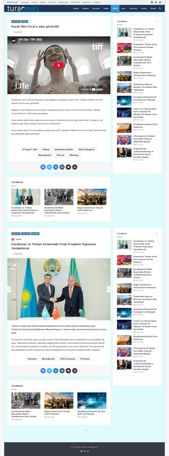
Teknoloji (133, 8)
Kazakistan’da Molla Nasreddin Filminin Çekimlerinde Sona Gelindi (56, 210)
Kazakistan (45, 155)
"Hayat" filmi (30, 149)
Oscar (61, 155)
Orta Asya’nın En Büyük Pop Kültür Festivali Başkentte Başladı (144, 139)
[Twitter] (49, 167)
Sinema (75, 155)
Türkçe (34, 2)
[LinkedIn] (55, 167)
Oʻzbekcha (75, 2)
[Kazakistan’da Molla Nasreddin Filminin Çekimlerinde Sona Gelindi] (58, 197)
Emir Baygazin (87, 149)
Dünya (153, 8)
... (137, 166)
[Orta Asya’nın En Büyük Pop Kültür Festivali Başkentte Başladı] (124, 140)
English (43, 2)
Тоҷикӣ (96, 2)
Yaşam (76, 8)
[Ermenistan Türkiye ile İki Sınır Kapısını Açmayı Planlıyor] (124, 48)
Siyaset (85, 8)
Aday (46, 149)
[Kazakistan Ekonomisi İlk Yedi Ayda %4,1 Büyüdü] (124, 101)
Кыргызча (86, 2)
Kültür (115, 8)
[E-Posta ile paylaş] (68, 167)
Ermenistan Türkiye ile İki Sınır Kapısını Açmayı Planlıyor (145, 47)
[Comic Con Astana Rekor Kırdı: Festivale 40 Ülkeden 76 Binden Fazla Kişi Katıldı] (124, 112)
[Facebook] (43, 167)
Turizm (144, 8)
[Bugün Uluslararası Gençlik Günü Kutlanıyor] (91, 197)
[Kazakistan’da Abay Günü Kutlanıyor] (124, 128)
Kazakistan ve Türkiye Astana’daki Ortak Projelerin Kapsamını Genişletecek (24, 210)
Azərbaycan (63, 2)
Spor (123, 8)
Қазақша (25, 2)
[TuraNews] (23, 8)
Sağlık (106, 8)
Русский (52, 2)
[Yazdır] (74, 167)
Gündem (16, 21)
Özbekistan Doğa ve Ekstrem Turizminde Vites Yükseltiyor (145, 87)
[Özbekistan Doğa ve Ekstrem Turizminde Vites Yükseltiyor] (124, 88)
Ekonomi (96, 8)
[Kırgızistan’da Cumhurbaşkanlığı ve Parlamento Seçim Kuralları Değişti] (124, 152)
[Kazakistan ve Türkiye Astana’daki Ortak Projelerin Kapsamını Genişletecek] (25, 197)
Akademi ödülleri (64, 149)
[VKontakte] (62, 167)
